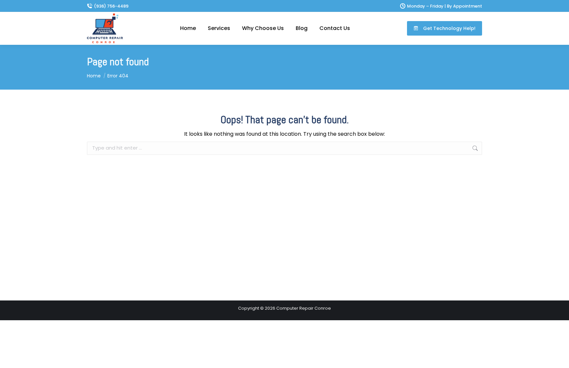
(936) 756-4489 (111, 6)
